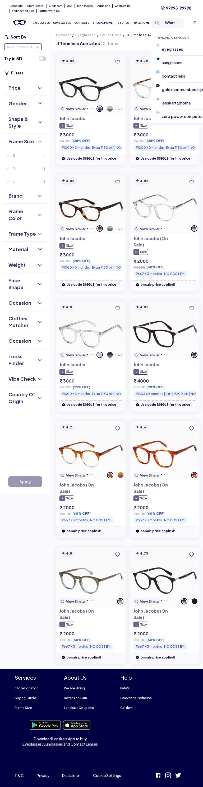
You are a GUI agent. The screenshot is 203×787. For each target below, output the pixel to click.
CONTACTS (82, 22)
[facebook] (158, 776)
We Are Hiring (74, 688)
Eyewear (63, 35)
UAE (69, 5)
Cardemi (127, 708)
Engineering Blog (23, 10)
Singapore (55, 5)
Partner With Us (49, 10)
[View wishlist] (194, 23)
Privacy (43, 775)
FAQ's (125, 688)
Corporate (16, 5)
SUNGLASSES (62, 22)
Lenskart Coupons (79, 708)
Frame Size (23, 708)
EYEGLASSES (41, 22)
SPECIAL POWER (103, 22)
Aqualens (103, 5)
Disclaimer (71, 775)
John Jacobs (85, 5)
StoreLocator (35, 5)
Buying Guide (25, 698)
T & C (19, 775)
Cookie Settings (107, 775)
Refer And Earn (75, 698)
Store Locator (26, 688)
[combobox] (167, 23)
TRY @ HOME (141, 22)
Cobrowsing (123, 5)
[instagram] (168, 776)
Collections (111, 35)
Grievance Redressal (136, 698)
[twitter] (178, 776)
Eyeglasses (85, 35)
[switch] (42, 58)
